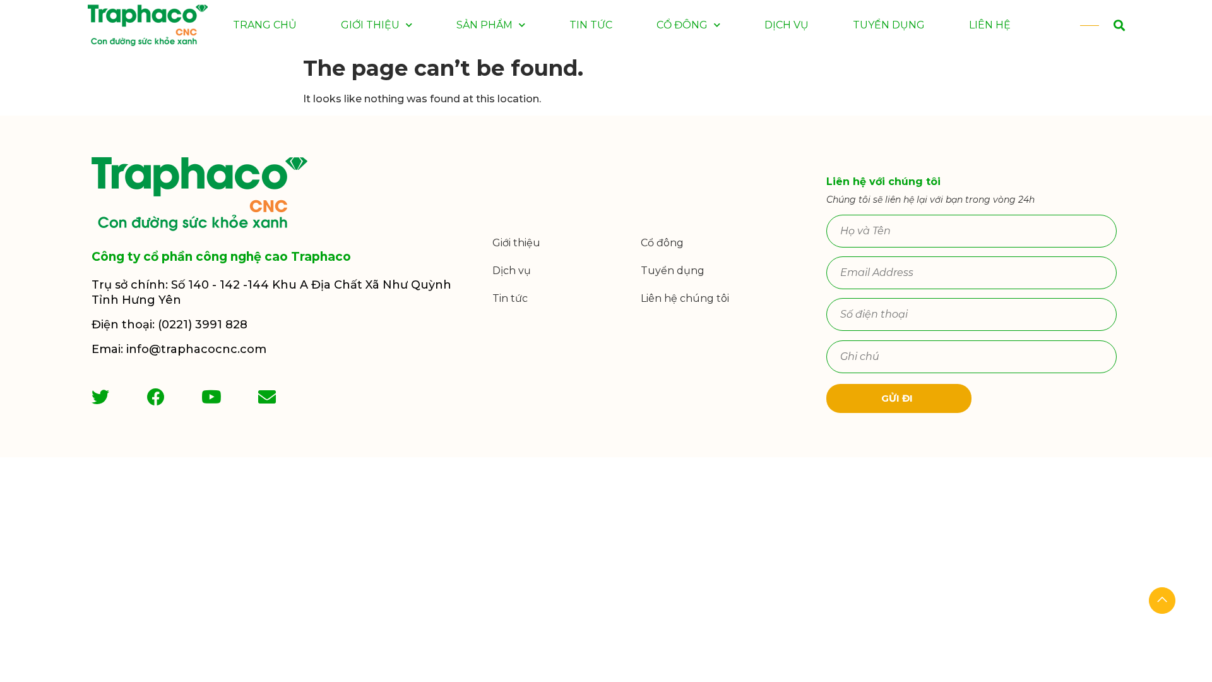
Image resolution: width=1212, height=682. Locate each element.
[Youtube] (211, 397)
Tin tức (590, 25)
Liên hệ (990, 25)
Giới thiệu (370, 25)
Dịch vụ (786, 25)
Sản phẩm (484, 25)
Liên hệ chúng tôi (685, 298)
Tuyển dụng (889, 25)
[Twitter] (100, 397)
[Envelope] (267, 397)
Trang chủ (265, 25)
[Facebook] (156, 397)
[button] (1104, 25)
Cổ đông (682, 25)
